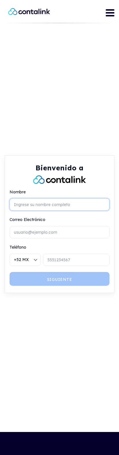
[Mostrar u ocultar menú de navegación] (110, 13)
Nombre (18, 192)
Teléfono (18, 247)
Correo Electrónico (27, 219)
